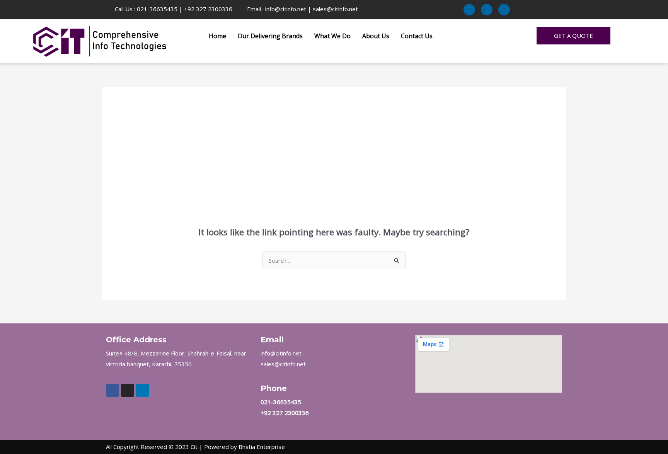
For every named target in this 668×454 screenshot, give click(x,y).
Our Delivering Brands (270, 36)
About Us (375, 36)
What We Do (332, 36)
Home (217, 36)
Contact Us (417, 36)
